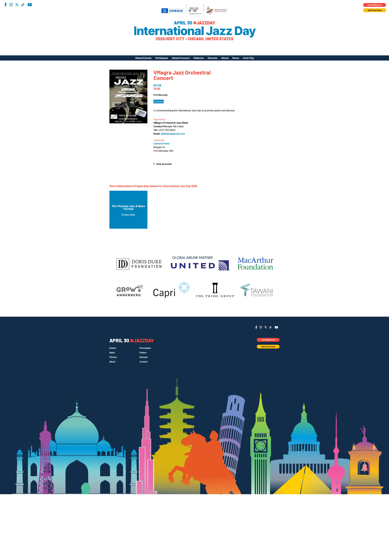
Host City (248, 57)
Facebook (5, 5)
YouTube (30, 5)
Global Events (143, 57)
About (225, 57)
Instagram (11, 5)
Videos (143, 352)
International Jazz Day (194, 31)
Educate (212, 57)
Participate (161, 57)
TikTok (23, 5)
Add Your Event (375, 10)
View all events (164, 164)
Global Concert (181, 57)
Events (112, 348)
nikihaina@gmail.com (173, 133)
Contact (143, 362)
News (235, 57)
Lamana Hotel (161, 143)
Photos (113, 357)
